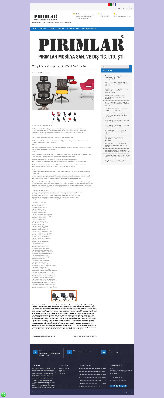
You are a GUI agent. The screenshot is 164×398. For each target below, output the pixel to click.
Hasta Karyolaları (73, 28)
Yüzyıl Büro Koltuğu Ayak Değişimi (77, 308)
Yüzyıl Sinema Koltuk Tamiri (62, 327)
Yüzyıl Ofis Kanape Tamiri (78, 316)
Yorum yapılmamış (45, 72)
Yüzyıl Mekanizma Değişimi (65, 316)
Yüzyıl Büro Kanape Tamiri (87, 306)
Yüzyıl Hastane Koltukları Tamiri (70, 313)
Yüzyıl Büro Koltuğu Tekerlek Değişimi (73, 310)
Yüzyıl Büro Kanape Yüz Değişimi (40, 308)
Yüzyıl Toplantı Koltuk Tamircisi (77, 327)
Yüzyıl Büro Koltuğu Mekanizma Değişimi (53, 310)
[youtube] (130, 8)
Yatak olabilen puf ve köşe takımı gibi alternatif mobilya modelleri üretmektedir (117, 121)
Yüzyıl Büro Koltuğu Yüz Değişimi (61, 311)
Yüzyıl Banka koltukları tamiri (69, 305)
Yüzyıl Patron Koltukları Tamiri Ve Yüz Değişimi (78, 323)
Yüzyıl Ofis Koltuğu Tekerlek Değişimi (62, 320)
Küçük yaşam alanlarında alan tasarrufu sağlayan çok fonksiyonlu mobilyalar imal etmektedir (116, 132)
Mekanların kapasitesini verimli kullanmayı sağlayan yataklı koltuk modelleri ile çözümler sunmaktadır (117, 84)
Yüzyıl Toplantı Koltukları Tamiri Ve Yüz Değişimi (48, 328)
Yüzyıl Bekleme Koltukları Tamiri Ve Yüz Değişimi (68, 306)
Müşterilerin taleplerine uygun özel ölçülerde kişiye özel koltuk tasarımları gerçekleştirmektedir (116, 77)
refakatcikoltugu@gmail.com (122, 16)
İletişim (51, 28)
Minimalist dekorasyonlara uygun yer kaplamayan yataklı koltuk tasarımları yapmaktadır (115, 97)
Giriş (34, 28)
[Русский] (115, 4)
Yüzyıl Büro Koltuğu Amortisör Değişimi (59, 308)
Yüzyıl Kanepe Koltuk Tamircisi (68, 315)
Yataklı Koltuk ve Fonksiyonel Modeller (48, 305)
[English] (113, 4)
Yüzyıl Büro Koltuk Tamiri (76, 311)
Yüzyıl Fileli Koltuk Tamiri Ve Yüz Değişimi (51, 313)
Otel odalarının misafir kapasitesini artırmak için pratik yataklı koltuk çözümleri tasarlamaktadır (117, 156)
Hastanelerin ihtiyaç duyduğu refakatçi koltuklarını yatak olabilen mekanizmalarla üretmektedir (116, 115)
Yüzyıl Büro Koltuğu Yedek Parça (44, 311)
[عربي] (111, 4)
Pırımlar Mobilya (40, 392)
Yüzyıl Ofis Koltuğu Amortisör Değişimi (48, 318)
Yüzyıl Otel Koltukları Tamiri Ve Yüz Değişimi (55, 323)
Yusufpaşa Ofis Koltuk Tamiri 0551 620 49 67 (43, 336)
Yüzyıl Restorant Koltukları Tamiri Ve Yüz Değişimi (66, 325)
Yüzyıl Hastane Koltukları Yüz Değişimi (50, 315)
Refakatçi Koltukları (89, 28)
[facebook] (110, 8)
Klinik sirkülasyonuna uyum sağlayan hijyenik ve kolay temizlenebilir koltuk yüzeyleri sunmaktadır (117, 151)
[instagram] (126, 8)
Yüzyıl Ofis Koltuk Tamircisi (66, 322)
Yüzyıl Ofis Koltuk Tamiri (80, 322)
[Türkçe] (109, 4)
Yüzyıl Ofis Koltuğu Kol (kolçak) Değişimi (86, 318)
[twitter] (114, 8)
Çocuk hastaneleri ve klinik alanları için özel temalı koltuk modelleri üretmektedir (116, 109)
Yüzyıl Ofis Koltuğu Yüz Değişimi (51, 322)
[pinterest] (122, 8)
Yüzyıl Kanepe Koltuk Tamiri (84, 315)
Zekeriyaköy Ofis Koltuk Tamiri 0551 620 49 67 (85, 336)
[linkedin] (118, 8)
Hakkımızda (60, 28)
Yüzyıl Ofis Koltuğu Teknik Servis (80, 320)
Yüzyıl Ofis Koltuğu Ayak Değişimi (67, 318)
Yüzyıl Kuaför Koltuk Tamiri (51, 316)
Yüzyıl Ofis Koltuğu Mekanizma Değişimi (42, 320)
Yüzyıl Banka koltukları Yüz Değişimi (47, 306)
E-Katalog (42, 28)
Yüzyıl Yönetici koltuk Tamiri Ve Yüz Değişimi (71, 328)
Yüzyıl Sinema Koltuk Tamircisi (46, 327)
